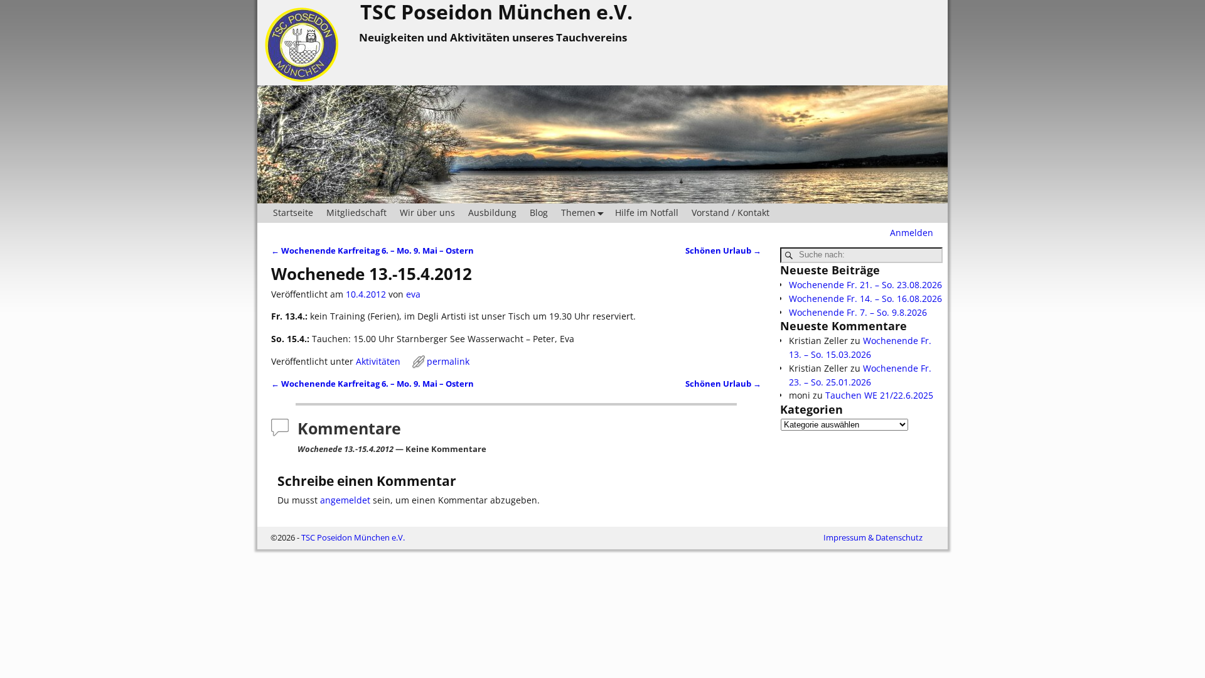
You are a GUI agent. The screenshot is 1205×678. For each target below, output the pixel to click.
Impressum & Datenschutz (873, 537)
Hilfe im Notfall (646, 212)
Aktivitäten (378, 361)
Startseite (293, 212)
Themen (578, 212)
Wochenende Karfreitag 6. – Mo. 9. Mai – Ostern (372, 250)
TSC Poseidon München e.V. (353, 537)
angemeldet (345, 500)
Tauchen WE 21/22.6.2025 (879, 395)
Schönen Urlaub (723, 250)
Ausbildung (492, 212)
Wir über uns (427, 212)
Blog (539, 212)
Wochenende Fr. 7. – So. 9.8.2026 (858, 312)
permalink (448, 361)
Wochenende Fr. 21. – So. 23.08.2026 (865, 285)
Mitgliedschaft (356, 212)
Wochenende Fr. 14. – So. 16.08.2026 (865, 298)
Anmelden (911, 233)
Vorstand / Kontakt (730, 212)
